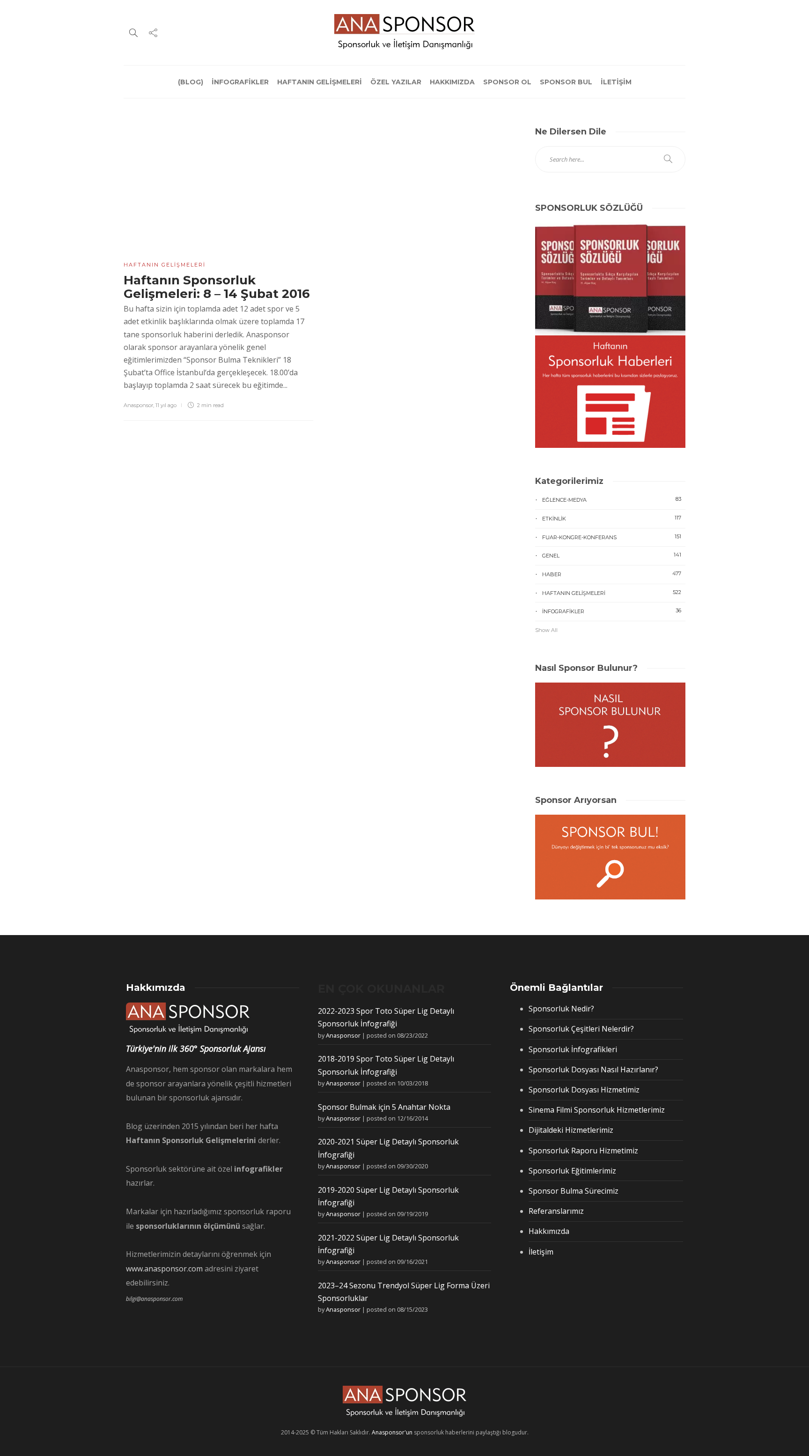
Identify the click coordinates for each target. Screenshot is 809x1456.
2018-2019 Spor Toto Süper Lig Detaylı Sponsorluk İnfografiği (386, 1065)
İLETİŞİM (616, 82)
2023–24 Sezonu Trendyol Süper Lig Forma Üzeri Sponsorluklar (404, 1291)
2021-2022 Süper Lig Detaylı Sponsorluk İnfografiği (388, 1244)
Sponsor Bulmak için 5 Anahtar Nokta (384, 1107)
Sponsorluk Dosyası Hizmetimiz (584, 1090)
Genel (611, 555)
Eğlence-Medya (611, 499)
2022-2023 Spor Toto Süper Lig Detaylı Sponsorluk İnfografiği (386, 1017)
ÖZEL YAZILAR (395, 82)
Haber (611, 574)
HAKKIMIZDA (452, 82)
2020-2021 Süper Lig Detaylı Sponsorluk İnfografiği (388, 1148)
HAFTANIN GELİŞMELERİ (319, 82)
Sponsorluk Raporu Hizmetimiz (583, 1150)
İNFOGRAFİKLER (240, 82)
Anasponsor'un (392, 1432)
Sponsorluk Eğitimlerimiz (572, 1171)
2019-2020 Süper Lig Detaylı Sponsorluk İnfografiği (388, 1196)
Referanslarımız (556, 1211)
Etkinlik (611, 518)
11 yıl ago (166, 405)
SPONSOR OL (507, 82)
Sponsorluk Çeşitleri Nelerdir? (581, 1029)
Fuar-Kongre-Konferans (611, 537)
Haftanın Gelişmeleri (165, 264)
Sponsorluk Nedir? (561, 1008)
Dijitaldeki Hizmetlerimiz (571, 1130)
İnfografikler (611, 611)
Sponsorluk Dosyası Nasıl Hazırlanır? (593, 1069)
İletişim (541, 1252)
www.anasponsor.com (164, 1268)
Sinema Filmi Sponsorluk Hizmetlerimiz (597, 1110)
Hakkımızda (549, 1231)
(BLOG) (190, 82)
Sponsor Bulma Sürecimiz (573, 1191)
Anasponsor (138, 405)
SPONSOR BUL (566, 82)
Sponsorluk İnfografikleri (573, 1049)
